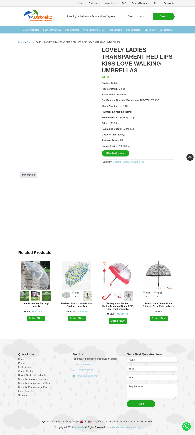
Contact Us (169, 3)
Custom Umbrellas (140, 3)
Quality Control (25, 371)
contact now (103, 239)
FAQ (124, 3)
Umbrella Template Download (33, 379)
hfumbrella (78, 427)
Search (163, 16)
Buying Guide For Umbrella (32, 375)
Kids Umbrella (115, 30)
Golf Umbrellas (72, 30)
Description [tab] (28, 175)
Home (80, 3)
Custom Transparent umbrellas (128, 162)
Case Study (150, 30)
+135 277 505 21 (84, 370)
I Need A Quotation (115, 153)
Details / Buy (36, 318)
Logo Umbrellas (26, 391)
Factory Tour (24, 367)
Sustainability (166, 30)
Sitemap (22, 395)
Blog (156, 3)
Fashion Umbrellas (52, 30)
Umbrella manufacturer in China (34, 383)
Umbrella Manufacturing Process (34, 387)
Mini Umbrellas (133, 30)
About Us (109, 3)
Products (93, 3)
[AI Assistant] (186, 426)
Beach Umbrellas (31, 30)
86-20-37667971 (84, 364)
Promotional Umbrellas (94, 30)
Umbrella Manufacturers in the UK (123, 427)
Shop (29, 42)
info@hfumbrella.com (87, 376)
